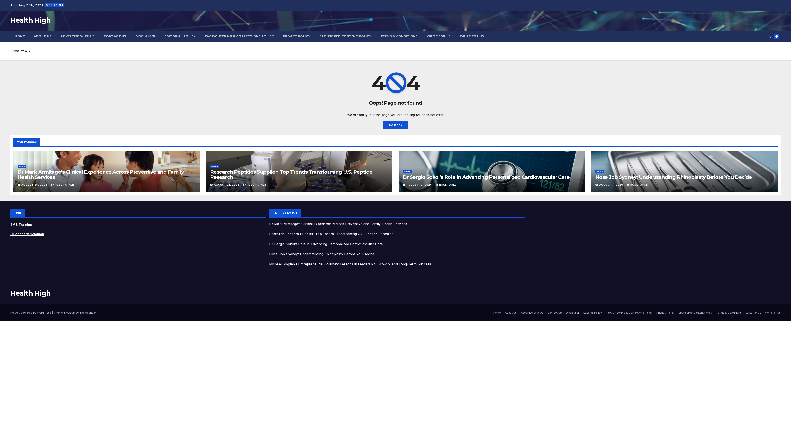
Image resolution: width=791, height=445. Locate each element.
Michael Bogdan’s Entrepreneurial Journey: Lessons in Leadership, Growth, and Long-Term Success (350, 264)
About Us (42, 36)
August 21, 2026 (227, 184)
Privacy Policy (296, 36)
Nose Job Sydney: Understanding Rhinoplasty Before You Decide (673, 177)
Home (20, 36)
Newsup (69, 312)
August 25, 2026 (34, 184)
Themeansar (88, 312)
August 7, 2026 (611, 184)
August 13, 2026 (420, 184)
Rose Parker (64, 184)
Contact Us (115, 36)
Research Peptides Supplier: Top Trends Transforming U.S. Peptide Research (291, 174)
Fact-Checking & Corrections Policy (239, 36)
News (22, 166)
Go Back (395, 125)
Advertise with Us (78, 36)
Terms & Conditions (399, 36)
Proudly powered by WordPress (31, 312)
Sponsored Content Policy (345, 36)
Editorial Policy (180, 36)
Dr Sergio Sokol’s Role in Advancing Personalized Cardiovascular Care (486, 177)
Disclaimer (145, 36)
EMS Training (21, 224)
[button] (769, 36)
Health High (30, 20)
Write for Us (439, 36)
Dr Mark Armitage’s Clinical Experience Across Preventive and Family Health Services (101, 174)
